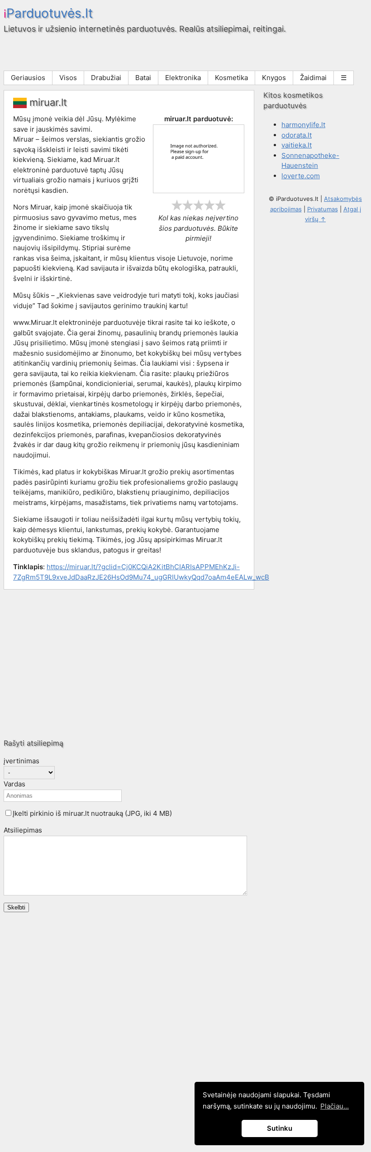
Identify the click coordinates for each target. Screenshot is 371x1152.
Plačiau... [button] (334, 1106)
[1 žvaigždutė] (176, 205)
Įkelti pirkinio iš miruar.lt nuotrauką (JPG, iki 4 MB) (92, 813)
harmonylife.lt (303, 124)
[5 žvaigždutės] (220, 205)
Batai (143, 77)
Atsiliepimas (23, 830)
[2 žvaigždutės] (187, 205)
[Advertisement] (185, 663)
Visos (68, 77)
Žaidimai (313, 77)
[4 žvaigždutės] (209, 205)
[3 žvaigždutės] (198, 205)
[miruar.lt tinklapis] (198, 190)
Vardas (14, 784)
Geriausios (28, 77)
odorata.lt (296, 135)
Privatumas (322, 209)
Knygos (274, 77)
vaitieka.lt (296, 145)
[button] (8, 813)
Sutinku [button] (279, 1128)
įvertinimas (21, 761)
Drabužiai (106, 77)
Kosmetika (231, 77)
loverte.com (300, 175)
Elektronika (183, 77)
